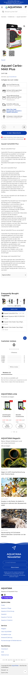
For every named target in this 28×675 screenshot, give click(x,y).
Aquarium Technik (6, 617)
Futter (3, 605)
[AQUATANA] (13, 7)
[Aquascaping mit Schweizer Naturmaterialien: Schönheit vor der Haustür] (14, 518)
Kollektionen (11, 16)
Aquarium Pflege (6, 608)
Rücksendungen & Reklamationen (11, 640)
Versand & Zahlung (6, 637)
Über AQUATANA (6, 631)
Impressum (4, 649)
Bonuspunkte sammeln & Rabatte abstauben (13, 111)
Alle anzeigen (5, 446)
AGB (2, 652)
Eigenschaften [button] (6, 275)
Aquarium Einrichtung (7, 611)
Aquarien (4, 614)
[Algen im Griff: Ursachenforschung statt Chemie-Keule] (14, 458)
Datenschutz (5, 655)
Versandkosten (13, 76)
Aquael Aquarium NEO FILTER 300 (14, 316)
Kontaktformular (6, 634)
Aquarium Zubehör (7, 620)
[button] (25, 7)
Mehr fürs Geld (11, 109)
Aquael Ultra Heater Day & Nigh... (13, 322)
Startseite (3, 16)
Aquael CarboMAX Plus (11, 313)
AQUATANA (15, 665)
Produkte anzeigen (7, 397)
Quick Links (4, 672)
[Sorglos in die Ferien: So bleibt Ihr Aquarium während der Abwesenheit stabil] (14, 487)
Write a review (14, 367)
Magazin (3, 628)
